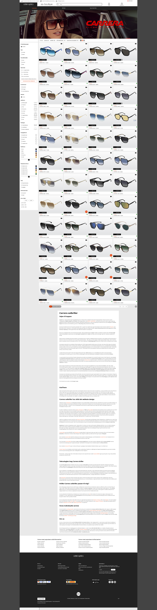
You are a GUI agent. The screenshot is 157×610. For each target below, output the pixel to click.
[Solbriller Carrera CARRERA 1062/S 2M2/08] (51, 290)
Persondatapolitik (56, 601)
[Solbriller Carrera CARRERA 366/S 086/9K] (76, 225)
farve (72, 501)
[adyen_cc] (38, 582)
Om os (38, 563)
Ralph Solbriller (59, 545)
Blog (79, 568)
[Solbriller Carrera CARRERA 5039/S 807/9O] (100, 181)
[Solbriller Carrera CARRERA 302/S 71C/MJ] (125, 203)
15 (126, 306)
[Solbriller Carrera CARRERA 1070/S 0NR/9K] (100, 138)
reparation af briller (67, 502)
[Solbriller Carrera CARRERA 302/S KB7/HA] (51, 72)
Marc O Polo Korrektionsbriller (84, 545)
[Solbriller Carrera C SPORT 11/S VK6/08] (51, 247)
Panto (23, 117)
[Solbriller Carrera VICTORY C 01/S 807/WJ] (125, 181)
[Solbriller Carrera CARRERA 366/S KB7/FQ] (51, 181)
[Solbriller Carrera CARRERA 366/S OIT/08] (100, 160)
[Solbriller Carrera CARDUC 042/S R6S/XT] (100, 225)
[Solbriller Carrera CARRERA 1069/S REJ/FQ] (76, 116)
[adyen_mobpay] (49, 582)
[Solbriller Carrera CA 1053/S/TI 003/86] (51, 269)
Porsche (111, 326)
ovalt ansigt (24, 137)
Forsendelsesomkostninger (63, 567)
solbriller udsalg (83, 529)
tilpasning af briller (77, 502)
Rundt (23, 139)
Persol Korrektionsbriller (104, 541)
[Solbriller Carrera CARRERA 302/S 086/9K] (100, 72)
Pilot (23, 106)
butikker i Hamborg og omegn (70, 515)
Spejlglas (23, 187)
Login (109, 5)
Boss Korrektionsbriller (104, 544)
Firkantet (24, 104)
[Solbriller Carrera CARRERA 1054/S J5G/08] (100, 116)
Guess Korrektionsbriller (104, 543)
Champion (68, 402)
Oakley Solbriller (40, 543)
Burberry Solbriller (60, 547)
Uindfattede (24, 127)
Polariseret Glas (25, 185)
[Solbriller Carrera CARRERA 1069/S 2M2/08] (76, 50)
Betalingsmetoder (61, 565)
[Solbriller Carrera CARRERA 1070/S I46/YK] (76, 160)
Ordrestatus (80, 570)
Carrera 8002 (68, 441)
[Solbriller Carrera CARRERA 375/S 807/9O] (76, 203)
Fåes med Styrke (25, 183)
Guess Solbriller (59, 544)
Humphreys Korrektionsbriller (84, 544)
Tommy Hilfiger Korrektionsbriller (106, 545)
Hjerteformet (24, 135)
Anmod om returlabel (62, 568)
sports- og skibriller (91, 321)
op (118, 598)
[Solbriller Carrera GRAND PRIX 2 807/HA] (100, 50)
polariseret (63, 477)
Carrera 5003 (68, 436)
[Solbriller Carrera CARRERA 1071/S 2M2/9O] (125, 290)
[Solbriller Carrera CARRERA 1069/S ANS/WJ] (125, 94)
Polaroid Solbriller (41, 547)
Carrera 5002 (62, 432)
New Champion (80, 409)
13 (120, 306)
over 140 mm (25, 76)
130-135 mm (25, 72)
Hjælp (79, 563)
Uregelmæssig (25, 115)
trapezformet (24, 143)
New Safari (90, 409)
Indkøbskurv (122, 5)
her (90, 494)
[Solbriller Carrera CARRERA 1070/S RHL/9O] (76, 94)
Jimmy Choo (87, 359)
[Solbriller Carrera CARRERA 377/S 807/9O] (100, 269)
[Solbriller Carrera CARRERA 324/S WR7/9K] (125, 247)
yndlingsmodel (70, 509)
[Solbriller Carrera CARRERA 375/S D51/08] (76, 269)
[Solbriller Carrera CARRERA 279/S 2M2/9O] (125, 138)
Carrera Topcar (62, 449)
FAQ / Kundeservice (82, 565)
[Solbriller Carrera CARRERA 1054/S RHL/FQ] (76, 290)
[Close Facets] (29, 40)
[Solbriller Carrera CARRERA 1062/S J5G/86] (51, 203)
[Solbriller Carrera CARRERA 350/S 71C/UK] (125, 116)
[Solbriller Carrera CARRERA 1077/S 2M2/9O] (51, 160)
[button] (28, 4)
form (75, 501)
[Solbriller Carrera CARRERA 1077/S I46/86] (100, 290)
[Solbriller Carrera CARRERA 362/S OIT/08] (125, 269)
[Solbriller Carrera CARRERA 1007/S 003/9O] (51, 225)
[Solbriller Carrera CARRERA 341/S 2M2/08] (100, 203)
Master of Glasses (97, 499)
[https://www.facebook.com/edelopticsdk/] (110, 582)
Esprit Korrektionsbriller (104, 547)
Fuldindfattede (25, 125)
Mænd (23, 54)
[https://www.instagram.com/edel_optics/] (112, 582)
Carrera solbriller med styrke (95, 510)
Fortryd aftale (41, 598)
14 (123, 306)
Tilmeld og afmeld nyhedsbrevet (85, 567)
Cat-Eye (23, 111)
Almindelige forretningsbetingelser (44, 601)
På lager (23, 89)
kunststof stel (103, 436)
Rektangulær (24, 102)
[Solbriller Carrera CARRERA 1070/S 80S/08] (125, 72)
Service (59, 563)
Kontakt (39, 568)
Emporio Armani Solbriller (61, 541)
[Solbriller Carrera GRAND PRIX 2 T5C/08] (51, 50)
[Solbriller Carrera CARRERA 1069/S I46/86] (51, 94)
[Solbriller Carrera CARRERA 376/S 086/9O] (100, 247)
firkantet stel (77, 432)
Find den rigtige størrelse (29, 81)
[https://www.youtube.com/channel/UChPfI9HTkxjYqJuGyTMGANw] (115, 582)
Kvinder (23, 52)
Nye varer (24, 87)
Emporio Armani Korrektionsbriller (85, 547)
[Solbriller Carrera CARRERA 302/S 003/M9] (125, 50)
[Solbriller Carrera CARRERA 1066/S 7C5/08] (51, 138)
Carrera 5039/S (96, 453)
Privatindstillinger (41, 567)
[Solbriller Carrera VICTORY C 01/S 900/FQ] (76, 138)
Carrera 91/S (67, 446)
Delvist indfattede (25, 129)
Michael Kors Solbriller (60, 543)
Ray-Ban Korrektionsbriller (83, 541)
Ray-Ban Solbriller (41, 541)
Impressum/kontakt (41, 602)
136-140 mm (26, 74)
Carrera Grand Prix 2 (81, 419)
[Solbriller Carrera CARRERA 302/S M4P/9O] (100, 94)
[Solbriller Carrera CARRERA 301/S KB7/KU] (125, 225)
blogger (106, 499)
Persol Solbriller (40, 544)
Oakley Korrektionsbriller (83, 543)
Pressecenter (40, 565)
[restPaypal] (45, 582)
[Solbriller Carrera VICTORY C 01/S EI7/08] (125, 160)
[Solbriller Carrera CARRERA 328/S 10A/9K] (76, 181)
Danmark (130, 0)
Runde (23, 113)
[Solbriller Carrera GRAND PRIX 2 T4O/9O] (76, 72)
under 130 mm (26, 70)
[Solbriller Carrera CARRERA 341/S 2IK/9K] (76, 247)
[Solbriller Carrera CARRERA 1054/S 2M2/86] (51, 116)
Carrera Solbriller (40, 545)
